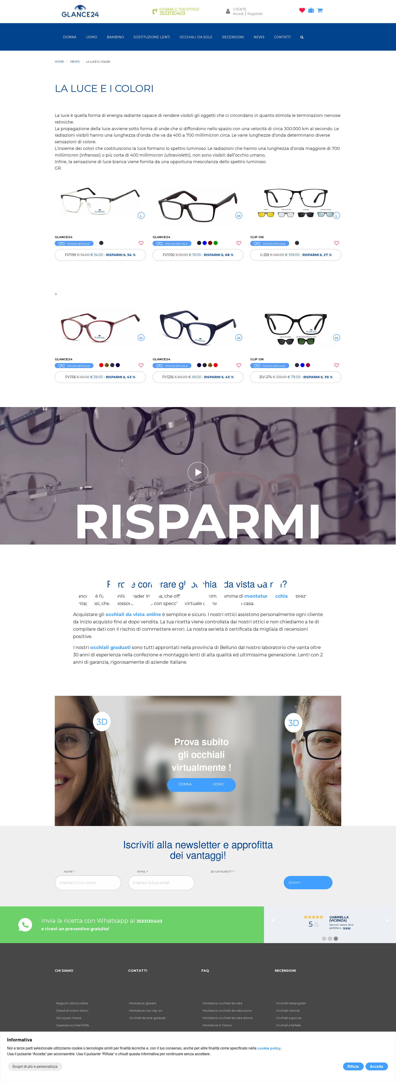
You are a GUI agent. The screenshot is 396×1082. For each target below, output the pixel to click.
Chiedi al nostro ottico (72, 1010)
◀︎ (274, 919)
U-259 (296, 255)
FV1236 (198, 377)
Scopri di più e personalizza (35, 1066)
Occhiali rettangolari (291, 1003)
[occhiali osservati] (303, 11)
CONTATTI (282, 37)
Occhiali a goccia (288, 1018)
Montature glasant (142, 1003)
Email (142, 871)
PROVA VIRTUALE (78, 243)
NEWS (259, 37)
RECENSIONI (233, 37)
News (75, 61)
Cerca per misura (68, 1018)
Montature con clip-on (145, 1010)
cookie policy (268, 1048)
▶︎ (389, 919)
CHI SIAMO (64, 971)
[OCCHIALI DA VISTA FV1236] (198, 330)
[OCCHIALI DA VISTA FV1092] (198, 208)
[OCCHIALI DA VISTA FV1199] (100, 208)
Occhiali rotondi (288, 1010)
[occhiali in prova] (312, 11)
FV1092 (198, 255)
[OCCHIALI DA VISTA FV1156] (100, 330)
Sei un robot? (222, 871)
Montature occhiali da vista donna (228, 1018)
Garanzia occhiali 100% (72, 1025)
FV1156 (100, 377)
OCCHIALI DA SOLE (196, 37)
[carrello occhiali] (321, 11)
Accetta (376, 1066)
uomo (91, 37)
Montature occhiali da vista (222, 1003)
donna (69, 37)
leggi (347, 928)
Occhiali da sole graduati (147, 1018)
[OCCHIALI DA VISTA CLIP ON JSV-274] (295, 330)
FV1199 (100, 255)
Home (59, 61)
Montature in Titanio (217, 1025)
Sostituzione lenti (152, 37)
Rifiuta (353, 1066)
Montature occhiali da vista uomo (227, 1010)
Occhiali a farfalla (288, 1025)
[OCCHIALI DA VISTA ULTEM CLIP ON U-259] (295, 208)
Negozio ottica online (72, 1003)
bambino (115, 37)
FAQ (205, 971)
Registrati (255, 14)
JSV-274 (296, 377)
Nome (69, 871)
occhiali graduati (110, 647)
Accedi (238, 14)
